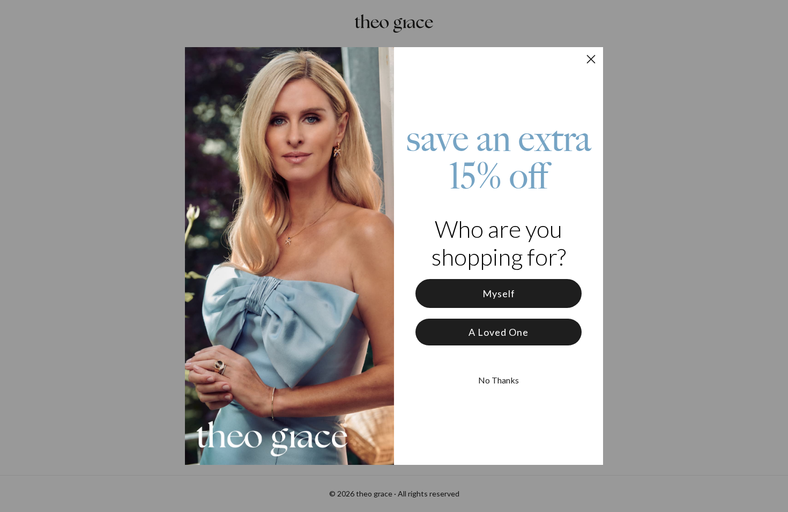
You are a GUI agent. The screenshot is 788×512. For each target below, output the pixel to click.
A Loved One (499, 332)
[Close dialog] (591, 59)
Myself (498, 293)
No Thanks (498, 380)
